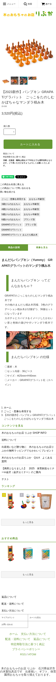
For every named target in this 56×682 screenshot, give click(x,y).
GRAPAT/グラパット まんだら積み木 (19, 235)
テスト (5, 479)
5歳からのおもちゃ (11, 214)
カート (48, 4)
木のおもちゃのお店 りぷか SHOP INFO (24, 433)
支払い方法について (33, 633)
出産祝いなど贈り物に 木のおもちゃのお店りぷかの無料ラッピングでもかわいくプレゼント (28, 449)
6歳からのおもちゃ (11, 219)
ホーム (7, 407)
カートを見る (35, 617)
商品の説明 (14, 247)
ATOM (32, 654)
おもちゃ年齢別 (36, 199)
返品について (8, 154)
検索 (29, 4)
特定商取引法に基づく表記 (14, 157)
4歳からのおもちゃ (11, 209)
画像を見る (42, 247)
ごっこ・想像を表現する (14, 199)
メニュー (11, 4)
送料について (9, 440)
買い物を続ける (7, 192)
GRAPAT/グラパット (12, 224)
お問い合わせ (7, 624)
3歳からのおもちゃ (11, 204)
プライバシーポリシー (26, 649)
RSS (23, 654)
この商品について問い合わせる (15, 188)
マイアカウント (8, 617)
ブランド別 (29, 219)
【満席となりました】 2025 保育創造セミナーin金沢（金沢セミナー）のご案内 (28, 470)
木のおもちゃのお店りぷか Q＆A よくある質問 (27, 459)
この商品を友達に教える (12, 184)
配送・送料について (17, 639)
